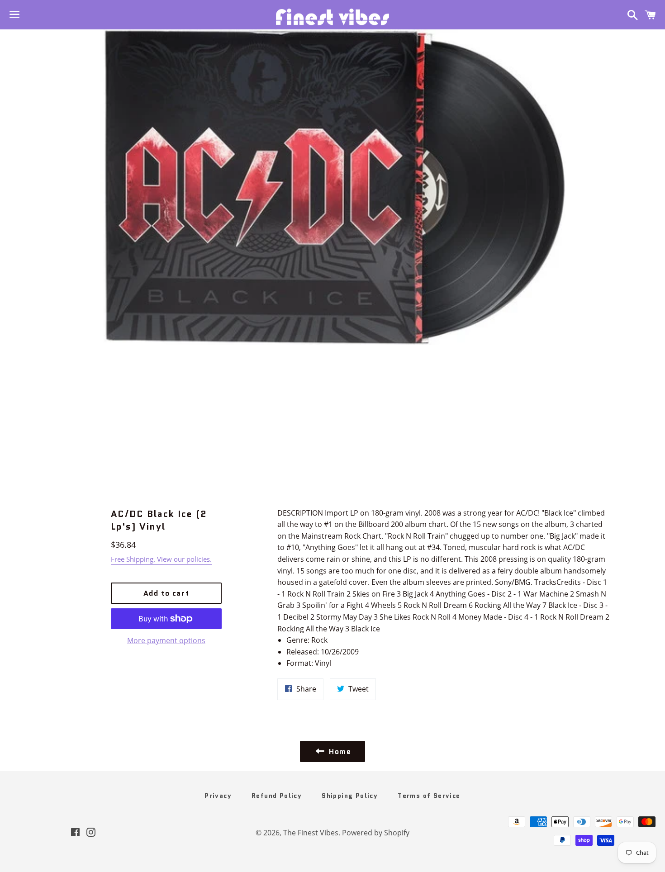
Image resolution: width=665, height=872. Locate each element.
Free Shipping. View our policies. (161, 559)
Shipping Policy (350, 795)
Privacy (218, 795)
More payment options (166, 640)
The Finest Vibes (310, 833)
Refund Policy (277, 795)
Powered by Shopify (375, 833)
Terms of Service (429, 795)
